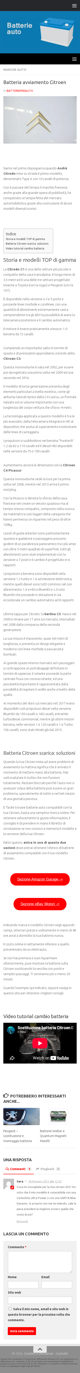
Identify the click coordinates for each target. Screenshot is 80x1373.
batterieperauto (20, 90)
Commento (17, 1247)
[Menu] (74, 5)
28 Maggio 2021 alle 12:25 (45, 1181)
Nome (12, 1277)
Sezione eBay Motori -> (40, 904)
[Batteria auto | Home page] (40, 32)
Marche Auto (14, 69)
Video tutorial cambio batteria (25, 248)
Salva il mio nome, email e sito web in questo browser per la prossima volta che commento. (39, 1314)
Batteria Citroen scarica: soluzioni (27, 243)
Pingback (49, 1169)
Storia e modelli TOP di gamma (25, 239)
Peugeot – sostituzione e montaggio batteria (17, 1136)
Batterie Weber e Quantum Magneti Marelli (53, 1136)
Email (45, 1277)
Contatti (62, 1353)
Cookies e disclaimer (39, 1353)
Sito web (14, 1292)
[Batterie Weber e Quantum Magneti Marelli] (58, 1116)
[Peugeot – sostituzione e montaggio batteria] (21, 1116)
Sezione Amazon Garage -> (40, 879)
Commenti (20, 1169)
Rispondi (22, 1221)
